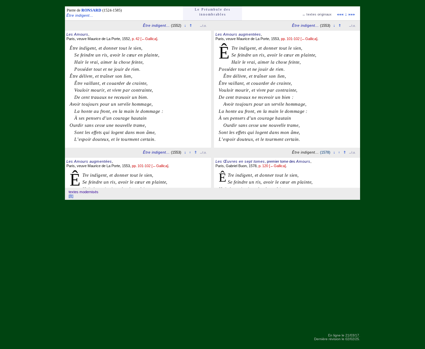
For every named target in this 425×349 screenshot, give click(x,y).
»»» (351, 14)
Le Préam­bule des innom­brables (212, 12)
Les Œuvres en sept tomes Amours (262, 161)
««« (340, 14)
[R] (71, 196)
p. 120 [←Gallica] (272, 166)
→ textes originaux (317, 14)
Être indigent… (79, 15)
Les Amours (77, 34)
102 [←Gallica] (156, 166)
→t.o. (203, 26)
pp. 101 (137, 166)
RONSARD (91, 10)
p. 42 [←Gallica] (144, 39)
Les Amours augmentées (89, 161)
